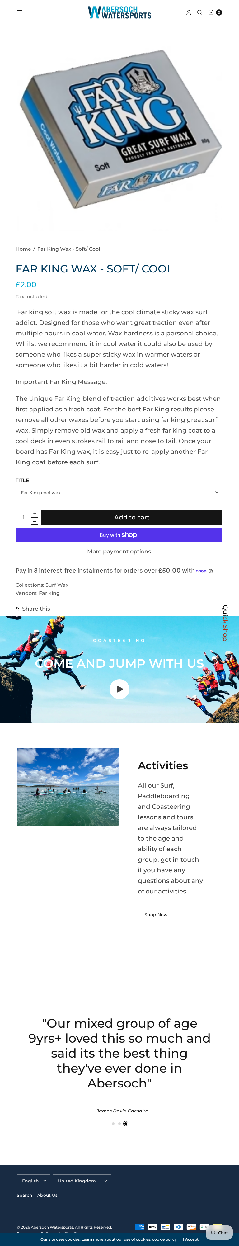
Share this (36, 608)
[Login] (188, 12)
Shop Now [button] (156, 914)
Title (22, 480)
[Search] (199, 12)
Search (24, 1195)
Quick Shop (225, 623)
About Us (47, 1195)
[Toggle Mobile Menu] (23, 12)
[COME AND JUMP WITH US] (119, 697)
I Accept (191, 1239)
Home (23, 249)
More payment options (119, 551)
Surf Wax (56, 585)
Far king (49, 593)
